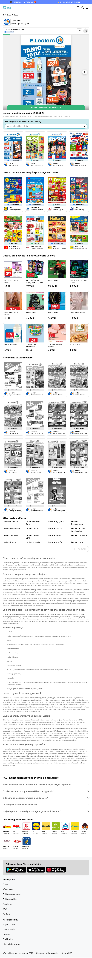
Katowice (79, 535)
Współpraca (8, 889)
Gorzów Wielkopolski (78, 529)
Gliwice (55, 528)
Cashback (7, 934)
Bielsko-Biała (33, 522)
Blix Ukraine (8, 939)
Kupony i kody (9, 924)
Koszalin (33, 542)
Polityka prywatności (12, 894)
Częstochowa (77, 522)
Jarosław (10, 535)
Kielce (9, 542)
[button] (46, 784)
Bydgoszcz (56, 521)
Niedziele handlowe (11, 944)
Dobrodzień (12, 528)
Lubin (77, 542)
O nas (5, 884)
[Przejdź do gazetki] (85, 30)
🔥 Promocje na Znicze (69, 2)
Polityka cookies (10, 899)
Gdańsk (33, 528)
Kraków (55, 542)
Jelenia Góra (32, 536)
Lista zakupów (9, 929)
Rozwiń (82, 549)
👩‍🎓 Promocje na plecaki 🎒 (23, 2)
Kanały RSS (67, 953)
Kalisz (54, 535)
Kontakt (6, 914)
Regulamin (7, 904)
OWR (5, 909)
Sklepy (9, 15)
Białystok (11, 521)
